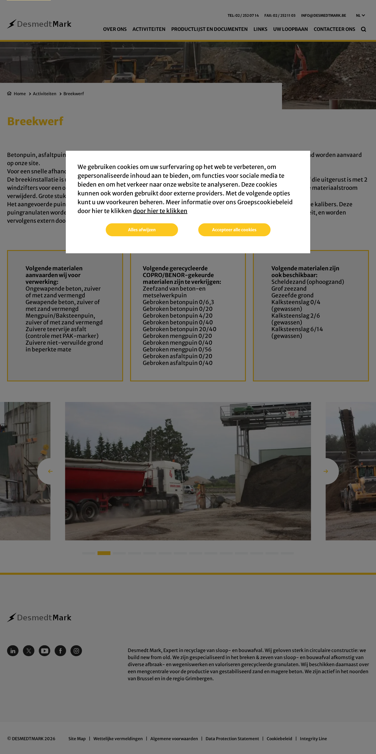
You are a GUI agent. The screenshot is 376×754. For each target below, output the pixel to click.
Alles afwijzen (142, 229)
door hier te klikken (160, 211)
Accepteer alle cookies (234, 229)
